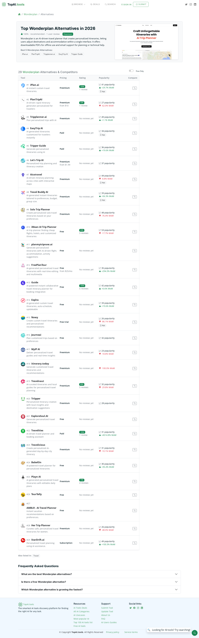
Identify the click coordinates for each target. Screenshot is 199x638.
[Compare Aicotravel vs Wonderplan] (134, 179)
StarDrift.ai (37, 539)
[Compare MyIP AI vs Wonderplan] (134, 352)
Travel (36, 555)
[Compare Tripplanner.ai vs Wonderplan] (134, 118)
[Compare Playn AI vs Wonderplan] (134, 481)
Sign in (127, 4)
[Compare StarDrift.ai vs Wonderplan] (134, 543)
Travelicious (38, 444)
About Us (105, 615)
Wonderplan (30, 14)
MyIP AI (35, 349)
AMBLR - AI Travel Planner (41, 507)
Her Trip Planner (40, 525)
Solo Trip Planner (40, 209)
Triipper (35, 398)
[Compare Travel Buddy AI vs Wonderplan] (134, 196)
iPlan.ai (25, 54)
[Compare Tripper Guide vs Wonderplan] (134, 149)
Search (111, 4)
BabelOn (36, 462)
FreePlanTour (39, 265)
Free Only (140, 71)
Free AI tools (80, 626)
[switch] (131, 71)
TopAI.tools (28, 604)
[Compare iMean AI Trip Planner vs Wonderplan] (134, 231)
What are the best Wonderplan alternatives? (46, 574)
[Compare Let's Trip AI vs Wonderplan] (134, 163)
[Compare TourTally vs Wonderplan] (134, 495)
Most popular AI (81, 618)
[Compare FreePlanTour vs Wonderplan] (134, 269)
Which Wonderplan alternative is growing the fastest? (52, 589)
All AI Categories (81, 611)
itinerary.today (40, 363)
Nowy (34, 317)
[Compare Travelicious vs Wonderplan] (134, 449)
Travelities (37, 430)
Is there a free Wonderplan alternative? (43, 581)
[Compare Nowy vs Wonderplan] (134, 322)
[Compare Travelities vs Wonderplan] (134, 433)
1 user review (53, 34)
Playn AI (36, 476)
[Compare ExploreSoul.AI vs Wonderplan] (134, 419)
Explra (35, 299)
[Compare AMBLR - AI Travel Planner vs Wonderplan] (134, 510)
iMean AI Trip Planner (43, 227)
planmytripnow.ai (41, 244)
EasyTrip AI (63, 54)
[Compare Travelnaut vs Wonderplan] (134, 385)
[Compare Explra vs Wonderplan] (134, 304)
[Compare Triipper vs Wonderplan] (134, 403)
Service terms (131, 632)
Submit (142, 4)
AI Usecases (79, 615)
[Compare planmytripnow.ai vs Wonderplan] (134, 250)
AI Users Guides (109, 622)
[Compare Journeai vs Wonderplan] (134, 338)
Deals (96, 4)
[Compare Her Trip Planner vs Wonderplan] (134, 528)
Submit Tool (107, 607)
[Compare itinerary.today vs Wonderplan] (134, 368)
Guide (34, 282)
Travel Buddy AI (39, 192)
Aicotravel (36, 174)
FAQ (103, 618)
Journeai (36, 334)
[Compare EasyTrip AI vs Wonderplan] (134, 133)
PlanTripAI (35, 54)
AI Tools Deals (80, 607)
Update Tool (107, 611)
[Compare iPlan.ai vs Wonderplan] (134, 88)
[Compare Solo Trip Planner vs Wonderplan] (134, 214)
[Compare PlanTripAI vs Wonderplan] (134, 104)
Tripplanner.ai (49, 54)
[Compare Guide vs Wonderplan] (134, 287)
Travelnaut (37, 381)
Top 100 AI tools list (83, 622)
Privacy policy (112, 632)
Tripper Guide (77, 54)
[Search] (195, 633)
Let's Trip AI (37, 160)
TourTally (36, 494)
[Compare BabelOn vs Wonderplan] (134, 465)
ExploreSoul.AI (39, 416)
